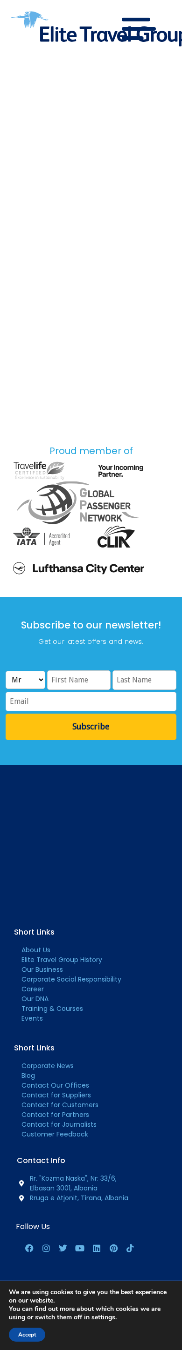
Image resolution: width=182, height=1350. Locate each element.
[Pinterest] (113, 1248)
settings (103, 1317)
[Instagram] (46, 1248)
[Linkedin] (96, 1248)
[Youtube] (79, 1248)
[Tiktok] (130, 1248)
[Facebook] (29, 1248)
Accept (27, 1334)
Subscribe (91, 726)
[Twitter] (63, 1248)
